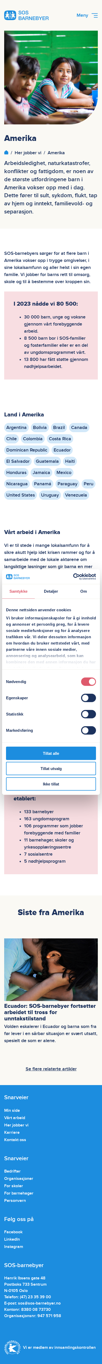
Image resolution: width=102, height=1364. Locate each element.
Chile (11, 439)
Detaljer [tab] (51, 591)
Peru (88, 484)
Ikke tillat (51, 784)
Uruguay (50, 495)
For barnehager (18, 1193)
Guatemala (47, 461)
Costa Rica (60, 439)
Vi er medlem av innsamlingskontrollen (59, 1347)
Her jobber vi (28, 153)
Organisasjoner (18, 1178)
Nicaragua (17, 484)
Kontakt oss (15, 1139)
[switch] (88, 698)
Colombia (33, 439)
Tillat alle (51, 753)
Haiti (70, 461)
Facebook (13, 1232)
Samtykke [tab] (18, 591)
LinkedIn (12, 1239)
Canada (79, 427)
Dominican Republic (26, 450)
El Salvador (18, 461)
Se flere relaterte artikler (51, 1069)
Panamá (42, 484)
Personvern (15, 1200)
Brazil (59, 427)
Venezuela (76, 495)
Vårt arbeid (14, 1117)
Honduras (16, 472)
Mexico (63, 472)
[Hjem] (6, 153)
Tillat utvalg (51, 768)
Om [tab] (83, 591)
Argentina (16, 427)
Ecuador (62, 450)
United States (20, 495)
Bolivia (40, 427)
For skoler (13, 1186)
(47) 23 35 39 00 (35, 1297)
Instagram (13, 1246)
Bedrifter (12, 1171)
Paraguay (67, 484)
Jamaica (41, 472)
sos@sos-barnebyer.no (39, 1303)
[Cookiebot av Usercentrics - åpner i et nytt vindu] (73, 576)
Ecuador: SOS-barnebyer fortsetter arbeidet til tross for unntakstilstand (50, 1012)
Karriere (12, 1132)
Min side (12, 1110)
